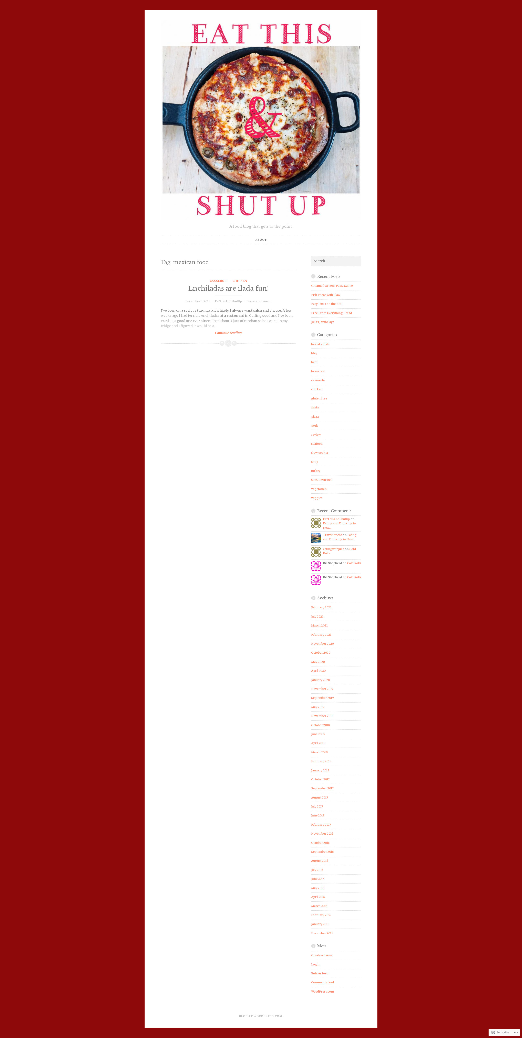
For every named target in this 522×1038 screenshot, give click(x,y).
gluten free (319, 398)
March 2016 (319, 906)
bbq (314, 353)
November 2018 (322, 716)
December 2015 (322, 933)
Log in (315, 964)
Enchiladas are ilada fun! (228, 288)
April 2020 (318, 671)
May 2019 (317, 707)
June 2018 (318, 734)
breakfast (318, 371)
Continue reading (201, 333)
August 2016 (319, 861)
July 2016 (317, 870)
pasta (315, 407)
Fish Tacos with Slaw (325, 295)
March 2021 (319, 625)
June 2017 (317, 815)
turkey (316, 471)
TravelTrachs (332, 535)
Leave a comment (259, 301)
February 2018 (321, 761)
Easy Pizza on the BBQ (327, 304)
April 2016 (318, 897)
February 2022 (321, 607)
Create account (322, 955)
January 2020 (320, 680)
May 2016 (317, 888)
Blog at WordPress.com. (261, 1016)
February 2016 (321, 915)
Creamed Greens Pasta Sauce (332, 286)
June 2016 (317, 879)
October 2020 (320, 652)
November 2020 (322, 643)
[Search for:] (336, 261)
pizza (315, 416)
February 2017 (321, 824)
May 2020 (318, 662)
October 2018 (320, 725)
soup (314, 462)
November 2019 (322, 689)
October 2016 (320, 843)
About (261, 240)
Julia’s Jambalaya (322, 322)
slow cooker (319, 452)
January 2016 (320, 924)
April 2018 (318, 743)
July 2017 (317, 806)
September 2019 (322, 698)
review (316, 434)
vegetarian (319, 489)
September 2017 (322, 788)
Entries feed (319, 973)
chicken (240, 281)
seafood (317, 444)
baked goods (320, 344)
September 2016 (322, 852)
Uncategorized (321, 480)
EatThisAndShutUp (228, 301)
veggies (316, 498)
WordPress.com (322, 991)
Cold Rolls (354, 563)
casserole (219, 281)
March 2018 (319, 752)
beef (314, 362)
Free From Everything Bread (331, 313)
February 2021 (321, 634)
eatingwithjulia (333, 549)
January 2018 (320, 770)
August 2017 (319, 797)
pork (314, 425)
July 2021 (317, 616)
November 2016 (322, 833)
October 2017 (320, 779)
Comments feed (322, 982)
